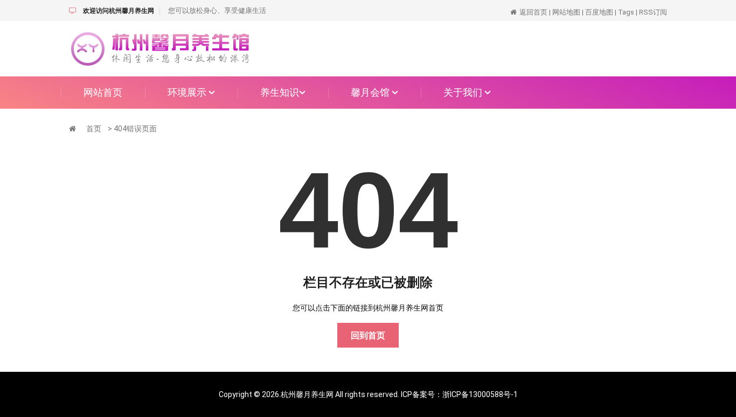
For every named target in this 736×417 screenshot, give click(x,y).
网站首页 (103, 92)
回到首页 (368, 335)
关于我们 (463, 92)
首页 (93, 128)
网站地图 (566, 12)
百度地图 (599, 12)
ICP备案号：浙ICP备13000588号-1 (459, 394)
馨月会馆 (371, 92)
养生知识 (279, 92)
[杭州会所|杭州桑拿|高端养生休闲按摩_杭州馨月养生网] (160, 48)
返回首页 (533, 12)
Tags (626, 12)
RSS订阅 (653, 12)
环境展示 (188, 92)
